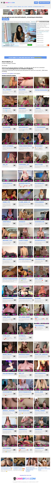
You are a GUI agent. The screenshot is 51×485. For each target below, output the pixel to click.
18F (46, 203)
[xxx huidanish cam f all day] (25, 101)
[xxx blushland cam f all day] (9, 120)
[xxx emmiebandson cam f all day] (9, 291)
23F (14, 204)
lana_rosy (7, 317)
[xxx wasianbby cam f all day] (41, 138)
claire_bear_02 (24, 202)
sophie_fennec (40, 411)
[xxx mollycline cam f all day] (41, 157)
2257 (37, 482)
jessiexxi (22, 222)
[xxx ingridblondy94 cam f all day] (25, 176)
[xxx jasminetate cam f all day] (41, 441)
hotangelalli (39, 183)
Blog (43, 6)
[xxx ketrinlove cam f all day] (9, 101)
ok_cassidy (7, 90)
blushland (6, 127)
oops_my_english (41, 355)
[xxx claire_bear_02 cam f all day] (25, 195)
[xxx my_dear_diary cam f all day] (25, 310)
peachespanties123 (25, 298)
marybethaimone (25, 259)
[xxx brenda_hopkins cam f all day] (9, 403)
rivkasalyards (24, 355)
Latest (25, 6)
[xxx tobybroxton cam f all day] (41, 252)
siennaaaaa (23, 429)
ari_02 (5, 165)
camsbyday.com (25, 482)
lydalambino (39, 202)
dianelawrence (8, 429)
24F (31, 412)
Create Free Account (44, 2)
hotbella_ (22, 336)
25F (15, 147)
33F (46, 223)
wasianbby (39, 146)
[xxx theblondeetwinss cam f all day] (25, 138)
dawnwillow (39, 222)
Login (36, 2)
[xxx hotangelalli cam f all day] (41, 176)
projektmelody (8, 373)
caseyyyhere (23, 240)
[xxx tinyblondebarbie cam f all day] (41, 82)
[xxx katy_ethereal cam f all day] (9, 138)
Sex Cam (29, 475)
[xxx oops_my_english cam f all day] (41, 347)
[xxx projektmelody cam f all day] (9, 366)
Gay (23, 6)
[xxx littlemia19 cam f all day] (25, 271)
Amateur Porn (23, 475)
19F (14, 110)
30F (30, 337)
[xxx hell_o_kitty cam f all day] (9, 252)
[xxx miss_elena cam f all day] (41, 271)
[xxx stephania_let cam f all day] (25, 157)
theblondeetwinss (25, 146)
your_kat (6, 336)
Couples (15, 6)
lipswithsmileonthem (10, 279)
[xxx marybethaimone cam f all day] (25, 252)
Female (11, 6)
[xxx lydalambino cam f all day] (41, 195)
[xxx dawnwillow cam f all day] (41, 214)
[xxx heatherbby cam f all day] (9, 441)
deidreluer (38, 429)
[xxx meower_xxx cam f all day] (9, 233)
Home (8, 6)
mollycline (39, 165)
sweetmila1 (7, 222)
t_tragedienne (40, 127)
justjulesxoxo (40, 373)
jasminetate (39, 448)
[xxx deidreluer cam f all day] (41, 422)
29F (30, 91)
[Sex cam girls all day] (9, 2)
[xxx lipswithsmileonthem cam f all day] (9, 271)
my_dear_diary (24, 317)
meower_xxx (7, 240)
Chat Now (5, 19)
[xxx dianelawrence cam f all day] (9, 422)
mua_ (37, 317)
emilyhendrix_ (40, 326)
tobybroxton (40, 259)
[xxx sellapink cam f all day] (25, 82)
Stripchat (30, 6)
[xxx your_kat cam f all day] (9, 328)
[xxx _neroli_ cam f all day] (41, 101)
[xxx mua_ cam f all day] (41, 310)
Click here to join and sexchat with (25, 57)
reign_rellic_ (8, 355)
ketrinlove (7, 108)
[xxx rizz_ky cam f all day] (25, 366)
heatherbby (7, 448)
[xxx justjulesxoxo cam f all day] (41, 366)
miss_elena (39, 279)
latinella (22, 448)
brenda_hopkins (9, 411)
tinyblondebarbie (41, 90)
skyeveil (38, 298)
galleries (12, 73)
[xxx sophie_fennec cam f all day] (41, 403)
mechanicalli (23, 127)
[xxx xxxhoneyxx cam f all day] (9, 384)
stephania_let (24, 165)
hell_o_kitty (7, 259)
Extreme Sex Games (37, 6)
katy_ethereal (8, 146)
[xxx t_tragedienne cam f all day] (41, 120)
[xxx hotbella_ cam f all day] (25, 328)
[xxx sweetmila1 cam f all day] (9, 214)
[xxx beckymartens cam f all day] (25, 403)
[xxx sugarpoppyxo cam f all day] (41, 233)
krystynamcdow (25, 392)
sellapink (22, 90)
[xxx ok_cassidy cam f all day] (9, 82)
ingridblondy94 (24, 183)
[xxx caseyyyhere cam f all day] (25, 233)
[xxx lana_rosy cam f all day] (9, 310)
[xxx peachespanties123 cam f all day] (25, 291)
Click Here (4, 73)
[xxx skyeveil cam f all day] (41, 291)
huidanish (22, 108)
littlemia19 (22, 279)
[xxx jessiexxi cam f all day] (25, 214)
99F (14, 223)
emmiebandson (8, 298)
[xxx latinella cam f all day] (25, 441)
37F (30, 129)
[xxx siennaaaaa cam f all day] (25, 422)
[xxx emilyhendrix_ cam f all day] (41, 323)
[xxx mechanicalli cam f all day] (25, 120)
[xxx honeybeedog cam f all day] (9, 176)
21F (14, 129)
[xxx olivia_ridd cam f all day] (41, 384)
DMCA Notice (32, 482)
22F (14, 319)
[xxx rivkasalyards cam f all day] (25, 347)
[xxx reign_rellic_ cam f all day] (9, 347)
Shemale (19, 6)
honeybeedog (7, 183)
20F (31, 166)
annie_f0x (6, 202)
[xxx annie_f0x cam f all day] (9, 195)
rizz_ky (21, 373)
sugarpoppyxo (40, 240)
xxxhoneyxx (7, 392)
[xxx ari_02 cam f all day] (9, 157)
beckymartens (24, 411)
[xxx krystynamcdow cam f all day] (25, 384)
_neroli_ (38, 108)
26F (46, 185)
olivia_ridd (39, 392)
